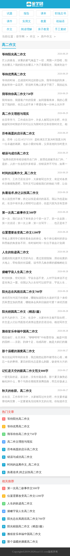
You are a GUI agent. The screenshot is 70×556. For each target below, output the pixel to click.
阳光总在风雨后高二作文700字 (26, 518)
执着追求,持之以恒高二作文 (24, 472)
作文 (32, 36)
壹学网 (20, 36)
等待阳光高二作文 (18, 418)
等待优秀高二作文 (18, 426)
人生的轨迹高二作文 (19, 503)
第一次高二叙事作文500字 (23, 488)
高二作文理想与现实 (19, 441)
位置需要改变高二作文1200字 (25, 495)
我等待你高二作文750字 (22, 434)
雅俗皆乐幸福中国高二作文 (24, 534)
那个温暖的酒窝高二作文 (22, 541)
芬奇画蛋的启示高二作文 (22, 449)
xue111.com (42, 551)
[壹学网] (35, 4)
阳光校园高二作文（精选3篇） (26, 526)
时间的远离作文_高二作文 (23, 464)
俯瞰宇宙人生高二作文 (21, 511)
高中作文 (46, 36)
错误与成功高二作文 (19, 456)
